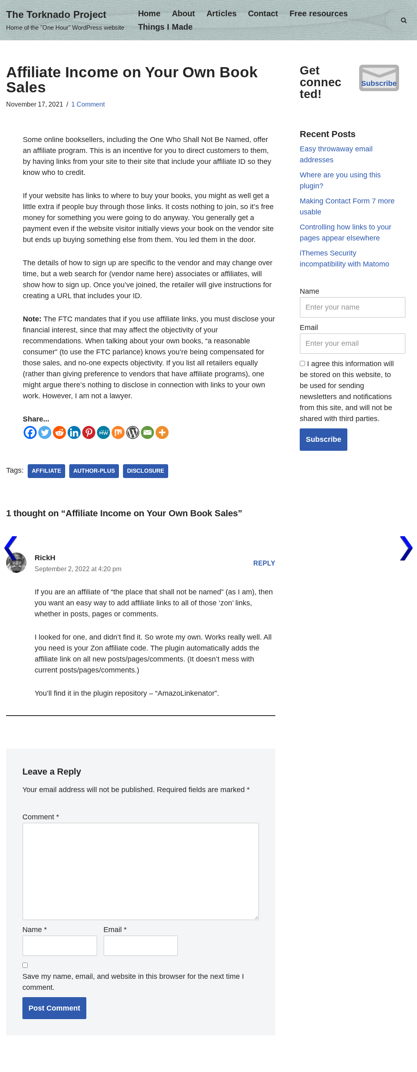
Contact (263, 13)
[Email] (147, 432)
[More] (162, 432)
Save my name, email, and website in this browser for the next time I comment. (133, 981)
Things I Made (165, 26)
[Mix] (118, 432)
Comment (40, 817)
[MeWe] (103, 432)
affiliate (46, 471)
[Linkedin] (74, 432)
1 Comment (88, 104)
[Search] (404, 20)
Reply (264, 563)
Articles (221, 13)
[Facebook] (30, 432)
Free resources (319, 13)
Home (149, 13)
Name (34, 930)
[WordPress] (132, 432)
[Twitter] (44, 432)
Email (115, 930)
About (183, 13)
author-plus (94, 471)
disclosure (145, 471)
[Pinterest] (88, 432)
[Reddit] (59, 432)
